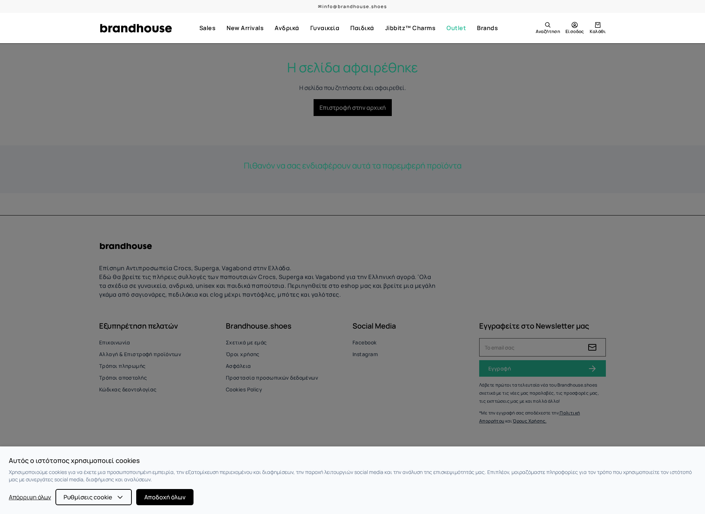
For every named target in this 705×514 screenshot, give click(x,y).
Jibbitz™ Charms (410, 28)
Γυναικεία (325, 28)
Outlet (456, 28)
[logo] (136, 28)
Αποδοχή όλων (164, 497)
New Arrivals (245, 28)
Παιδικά (362, 28)
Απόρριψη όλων (30, 497)
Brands (487, 28)
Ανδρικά (287, 28)
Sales (207, 28)
